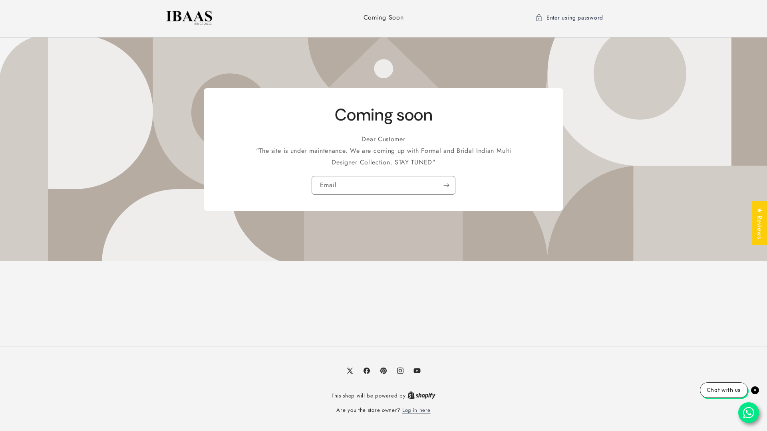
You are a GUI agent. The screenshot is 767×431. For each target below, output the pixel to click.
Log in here (416, 410)
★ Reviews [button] (759, 223)
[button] (569, 18)
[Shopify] (421, 395)
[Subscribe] (446, 185)
